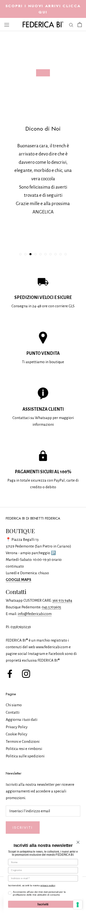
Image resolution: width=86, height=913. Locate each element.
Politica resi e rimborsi (24, 749)
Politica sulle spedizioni (25, 756)
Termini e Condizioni (22, 741)
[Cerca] (71, 24)
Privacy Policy (16, 727)
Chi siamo (14, 705)
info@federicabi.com (35, 614)
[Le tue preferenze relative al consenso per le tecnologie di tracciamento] (77, 904)
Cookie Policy (16, 734)
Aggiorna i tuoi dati (21, 719)
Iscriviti (23, 827)
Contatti (12, 712)
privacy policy (47, 885)
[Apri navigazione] (6, 24)
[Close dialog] (78, 842)
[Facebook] (10, 673)
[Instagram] (26, 673)
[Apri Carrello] (80, 24)
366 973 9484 (62, 600)
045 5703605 (51, 607)
